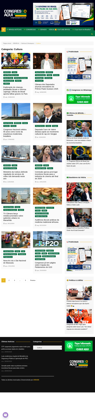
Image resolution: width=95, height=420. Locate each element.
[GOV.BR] (79, 68)
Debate (44, 210)
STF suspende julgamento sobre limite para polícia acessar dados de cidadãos (15, 348)
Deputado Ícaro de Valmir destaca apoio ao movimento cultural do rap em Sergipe (47, 131)
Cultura (14, 72)
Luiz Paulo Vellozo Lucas (11, 75)
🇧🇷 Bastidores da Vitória (76, 177)
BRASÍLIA (7, 72)
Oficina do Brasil (8, 80)
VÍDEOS (6, 83)
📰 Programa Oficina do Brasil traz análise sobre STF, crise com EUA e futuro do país (78, 163)
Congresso (50, 250)
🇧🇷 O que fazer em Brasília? (81, 29)
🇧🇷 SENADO (42, 29)
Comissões (50, 207)
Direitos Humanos (53, 253)
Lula (23, 251)
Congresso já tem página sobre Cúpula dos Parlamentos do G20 (45, 265)
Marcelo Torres (8, 78)
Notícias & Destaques (21, 78)
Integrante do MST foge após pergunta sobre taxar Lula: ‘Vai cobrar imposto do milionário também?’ (79, 327)
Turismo (21, 210)
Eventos (56, 75)
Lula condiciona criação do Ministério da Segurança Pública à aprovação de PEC (14, 357)
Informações (39, 80)
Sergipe (55, 126)
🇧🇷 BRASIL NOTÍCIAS (14, 29)
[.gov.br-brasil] (63, 14)
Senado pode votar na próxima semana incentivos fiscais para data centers (14, 367)
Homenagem (39, 78)
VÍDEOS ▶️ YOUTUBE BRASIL (59, 29)
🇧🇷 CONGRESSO (30, 29)
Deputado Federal (40, 168)
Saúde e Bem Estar (41, 216)
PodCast (18, 80)
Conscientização (40, 75)
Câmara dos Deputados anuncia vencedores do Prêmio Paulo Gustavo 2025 (46, 86)
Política (50, 168)
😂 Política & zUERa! (75, 280)
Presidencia (22, 254)
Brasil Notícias (40, 72)
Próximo (32, 280)
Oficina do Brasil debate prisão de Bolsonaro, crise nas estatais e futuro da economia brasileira (79, 140)
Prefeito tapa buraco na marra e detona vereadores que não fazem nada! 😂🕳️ (78, 303)
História (13, 126)
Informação (48, 78)
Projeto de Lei (8, 257)
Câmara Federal (8, 207)
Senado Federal (40, 259)
